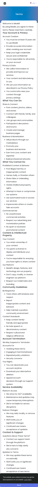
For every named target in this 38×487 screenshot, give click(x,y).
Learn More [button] (27, 479)
